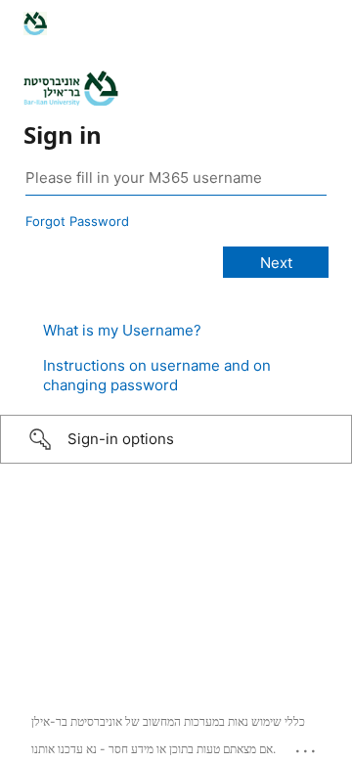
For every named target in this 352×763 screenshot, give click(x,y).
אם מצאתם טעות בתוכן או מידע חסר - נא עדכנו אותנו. (153, 748)
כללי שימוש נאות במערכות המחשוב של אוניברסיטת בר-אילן (168, 721)
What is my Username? (122, 330)
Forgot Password (77, 221)
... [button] (307, 746)
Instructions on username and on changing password (157, 375)
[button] (176, 439)
